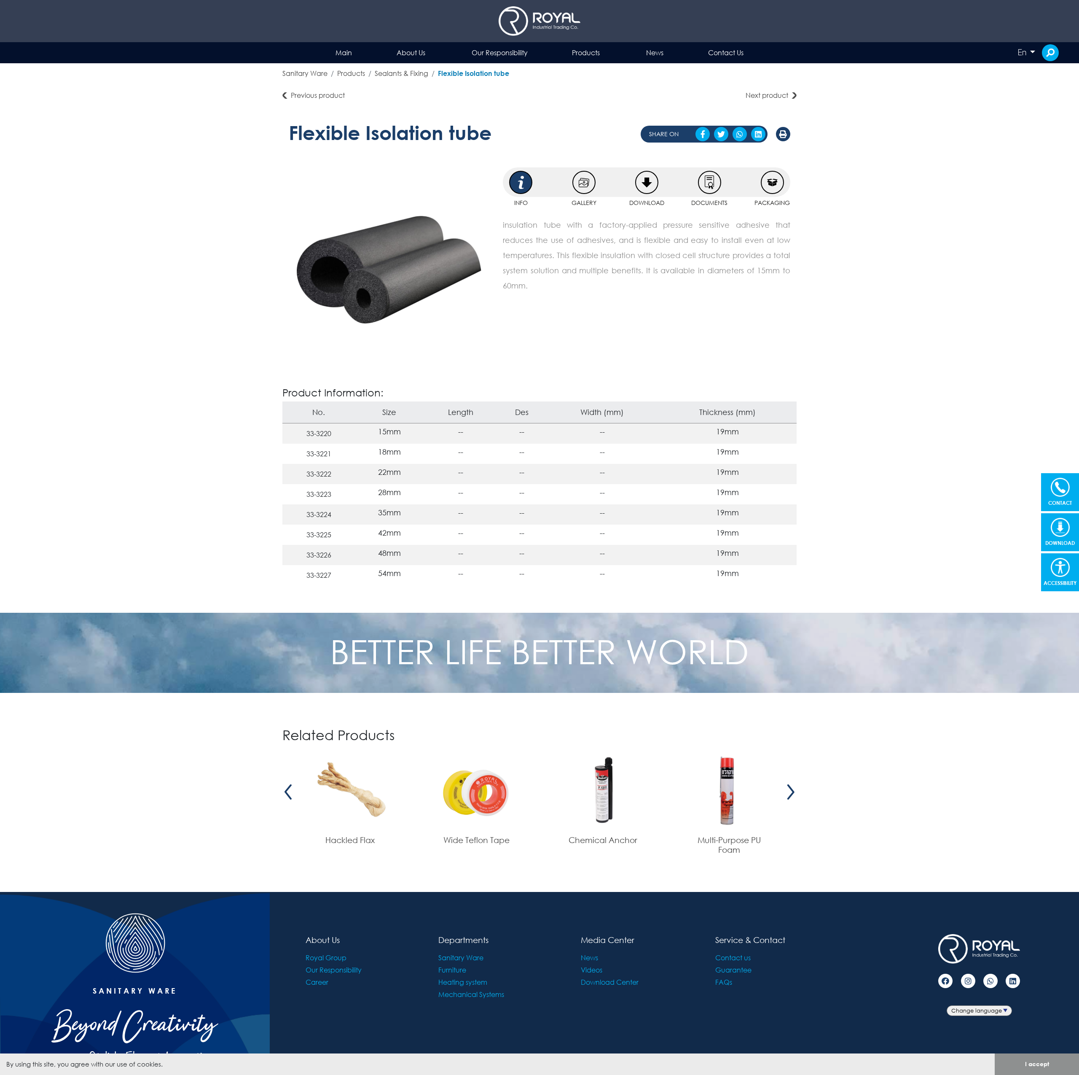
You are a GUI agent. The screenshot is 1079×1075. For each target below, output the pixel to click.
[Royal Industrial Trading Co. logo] (539, 21)
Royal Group (326, 957)
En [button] (1023, 52)
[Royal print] (783, 134)
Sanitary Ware (304, 73)
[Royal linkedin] (1013, 981)
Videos (591, 969)
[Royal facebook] (945, 981)
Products (586, 52)
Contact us (733, 957)
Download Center (610, 982)
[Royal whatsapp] (990, 981)
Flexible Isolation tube (473, 73)
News (654, 52)
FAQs (723, 982)
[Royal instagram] (968, 981)
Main (344, 52)
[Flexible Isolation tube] (389, 268)
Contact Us (725, 52)
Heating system (462, 982)
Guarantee (733, 969)
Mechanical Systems (471, 994)
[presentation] (288, 792)
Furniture (452, 969)
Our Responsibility (500, 52)
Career (317, 982)
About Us (411, 52)
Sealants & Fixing (401, 73)
